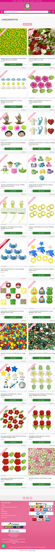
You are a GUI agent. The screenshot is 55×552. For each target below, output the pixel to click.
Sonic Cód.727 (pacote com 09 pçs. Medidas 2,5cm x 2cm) (41, 269)
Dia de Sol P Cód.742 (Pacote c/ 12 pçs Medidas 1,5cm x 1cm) (11, 101)
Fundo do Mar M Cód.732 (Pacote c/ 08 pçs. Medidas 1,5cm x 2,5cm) (41, 185)
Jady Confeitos (31, 55)
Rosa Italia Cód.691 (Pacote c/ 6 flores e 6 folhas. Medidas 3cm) (12, 479)
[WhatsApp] (3, 546)
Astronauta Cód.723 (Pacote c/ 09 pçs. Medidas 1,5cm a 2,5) (11, 394)
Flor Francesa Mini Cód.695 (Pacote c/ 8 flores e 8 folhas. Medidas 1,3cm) (13, 437)
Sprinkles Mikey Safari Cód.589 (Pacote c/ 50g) (42, 353)
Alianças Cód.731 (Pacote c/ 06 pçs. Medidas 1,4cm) (41, 227)
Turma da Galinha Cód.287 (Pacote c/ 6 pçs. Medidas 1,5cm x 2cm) (41, 312)
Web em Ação (32, 550)
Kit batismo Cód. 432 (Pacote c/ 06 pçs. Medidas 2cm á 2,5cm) (12, 227)
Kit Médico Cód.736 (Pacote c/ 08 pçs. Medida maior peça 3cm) (41, 143)
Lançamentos (27, 24)
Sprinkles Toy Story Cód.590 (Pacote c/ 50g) (13, 353)
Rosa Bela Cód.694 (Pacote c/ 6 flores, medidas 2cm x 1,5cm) (39, 437)
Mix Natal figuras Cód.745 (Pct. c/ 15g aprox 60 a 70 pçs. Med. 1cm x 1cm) (41, 59)
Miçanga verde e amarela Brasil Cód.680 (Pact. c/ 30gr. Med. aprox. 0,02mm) (14, 59)
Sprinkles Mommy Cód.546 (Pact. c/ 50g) (40, 478)
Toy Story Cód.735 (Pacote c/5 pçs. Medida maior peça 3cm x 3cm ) (13, 185)
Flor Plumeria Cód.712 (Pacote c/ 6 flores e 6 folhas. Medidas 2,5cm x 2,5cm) (41, 394)
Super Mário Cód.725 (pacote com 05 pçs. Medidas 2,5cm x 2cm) (12, 312)
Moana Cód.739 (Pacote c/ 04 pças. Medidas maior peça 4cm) (13, 143)
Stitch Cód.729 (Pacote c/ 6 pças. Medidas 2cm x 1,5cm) (12, 269)
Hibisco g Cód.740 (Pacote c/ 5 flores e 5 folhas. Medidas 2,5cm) (40, 101)
